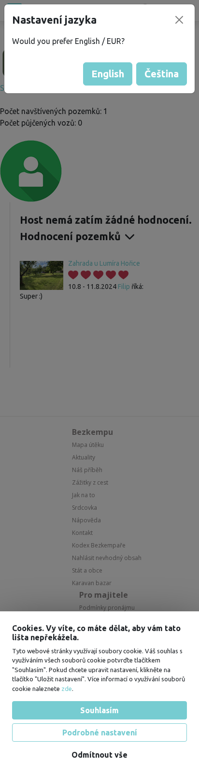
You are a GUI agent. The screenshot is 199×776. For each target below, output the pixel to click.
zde (66, 688)
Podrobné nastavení (99, 732)
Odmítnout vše (99, 754)
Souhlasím (99, 710)
